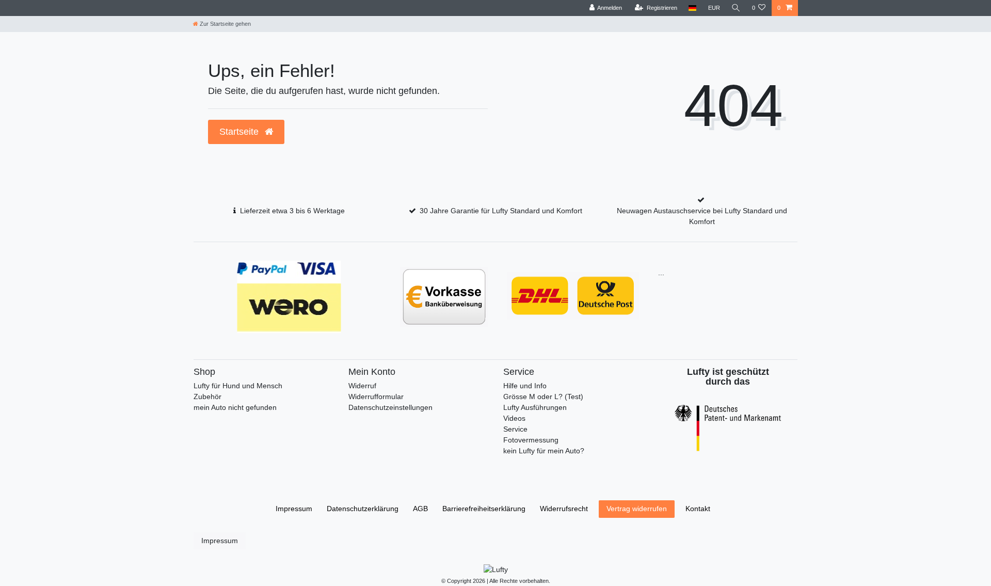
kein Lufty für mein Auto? (543, 451)
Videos (514, 418)
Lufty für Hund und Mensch (238, 386)
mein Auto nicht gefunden (235, 407)
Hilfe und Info (525, 386)
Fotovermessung (530, 440)
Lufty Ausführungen (535, 407)
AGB (420, 508)
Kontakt (697, 508)
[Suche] (736, 8)
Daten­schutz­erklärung (362, 508)
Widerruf (362, 386)
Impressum (294, 508)
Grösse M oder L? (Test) (543, 396)
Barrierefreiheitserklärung (483, 508)
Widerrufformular (376, 396)
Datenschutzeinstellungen (390, 407)
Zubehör (207, 396)
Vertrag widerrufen (636, 508)
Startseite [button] (240, 131)
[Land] (692, 8)
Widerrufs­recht (564, 508)
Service (515, 429)
